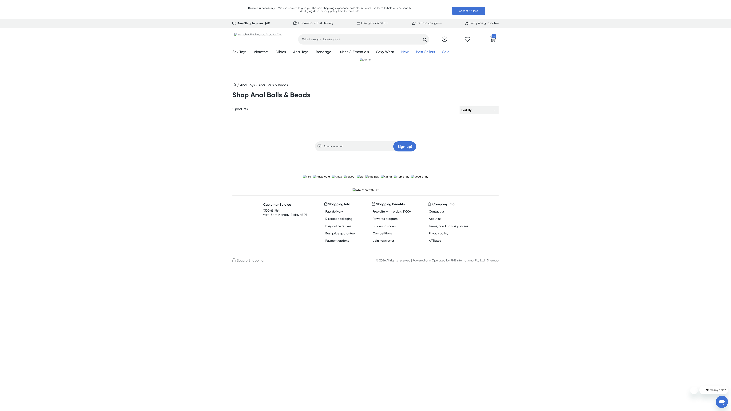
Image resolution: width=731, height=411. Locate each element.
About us (435, 219)
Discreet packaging (339, 219)
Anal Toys (301, 52)
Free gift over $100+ (374, 23)
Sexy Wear (385, 52)
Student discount (385, 226)
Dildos (281, 52)
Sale (445, 52)
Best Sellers (425, 52)
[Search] (424, 40)
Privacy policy (329, 11)
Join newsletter (383, 240)
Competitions (382, 233)
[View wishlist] (467, 40)
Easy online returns (338, 226)
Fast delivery (334, 211)
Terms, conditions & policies (448, 226)
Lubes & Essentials (353, 52)
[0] (493, 40)
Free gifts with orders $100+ (392, 211)
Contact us (437, 211)
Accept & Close (468, 10)
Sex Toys (239, 52)
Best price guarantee (484, 23)
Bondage (323, 52)
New (405, 52)
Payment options (337, 240)
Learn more (366, 159)
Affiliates (435, 240)
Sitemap (493, 260)
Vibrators (261, 52)
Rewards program (429, 23)
